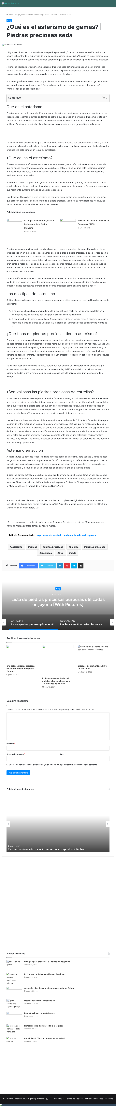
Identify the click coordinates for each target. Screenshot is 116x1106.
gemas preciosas (53, 546)
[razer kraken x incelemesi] (58, 1105)
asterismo (16, 546)
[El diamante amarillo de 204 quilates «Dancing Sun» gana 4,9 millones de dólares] (58, 660)
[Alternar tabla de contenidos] (103, 98)
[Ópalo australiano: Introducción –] (14, 1004)
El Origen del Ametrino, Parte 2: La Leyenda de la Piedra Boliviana (39, 224)
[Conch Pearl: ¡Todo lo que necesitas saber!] (14, 1042)
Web (62, 754)
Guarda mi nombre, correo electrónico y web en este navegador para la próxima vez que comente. (53, 765)
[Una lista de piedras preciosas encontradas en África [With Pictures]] (22, 654)
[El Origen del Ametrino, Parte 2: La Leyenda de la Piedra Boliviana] (14, 224)
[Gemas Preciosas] (11, 3)
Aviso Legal (59, 1099)
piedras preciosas (95, 546)
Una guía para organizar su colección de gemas (47, 961)
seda (73, 553)
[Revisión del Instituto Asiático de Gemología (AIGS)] (68, 223)
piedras (74, 546)
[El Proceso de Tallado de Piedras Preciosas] (14, 979)
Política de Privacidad (94, 1099)
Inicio (10, 14)
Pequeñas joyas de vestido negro (40, 1013)
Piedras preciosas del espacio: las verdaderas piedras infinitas (46, 849)
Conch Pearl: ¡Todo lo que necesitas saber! (44, 1038)
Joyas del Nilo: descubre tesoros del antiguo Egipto (49, 988)
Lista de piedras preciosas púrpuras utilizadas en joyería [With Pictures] (58, 602)
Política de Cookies (74, 1099)
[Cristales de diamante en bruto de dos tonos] (93, 654)
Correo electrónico (16, 754)
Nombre (11, 743)
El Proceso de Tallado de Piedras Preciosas (44, 974)
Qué (61, 553)
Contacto (109, 1099)
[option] (58, 602)
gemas (33, 546)
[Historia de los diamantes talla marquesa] (14, 1029)
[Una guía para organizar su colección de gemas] (14, 965)
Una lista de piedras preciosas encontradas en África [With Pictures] (21, 668)
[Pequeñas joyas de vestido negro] (14, 1017)
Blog (17, 14)
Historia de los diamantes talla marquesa (43, 1026)
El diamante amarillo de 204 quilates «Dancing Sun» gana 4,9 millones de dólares (56, 681)
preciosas (46, 553)
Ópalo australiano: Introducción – (40, 1000)
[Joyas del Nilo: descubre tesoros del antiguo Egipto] (14, 992)
